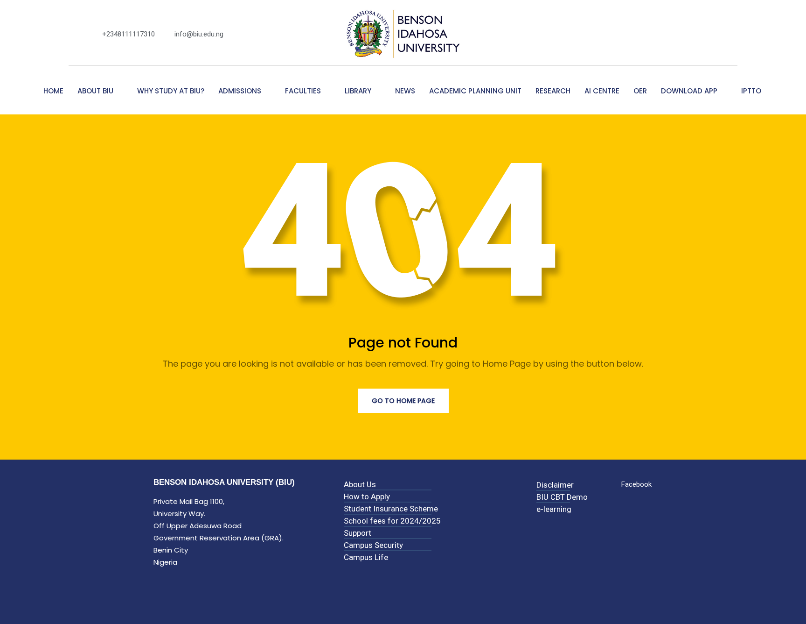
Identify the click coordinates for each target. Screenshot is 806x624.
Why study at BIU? (170, 91)
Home (53, 91)
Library (358, 91)
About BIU (95, 91)
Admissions (239, 91)
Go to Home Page (403, 400)
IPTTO (752, 91)
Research (552, 91)
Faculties (303, 91)
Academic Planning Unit (475, 91)
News (405, 91)
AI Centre (601, 91)
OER (640, 91)
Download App (689, 91)
